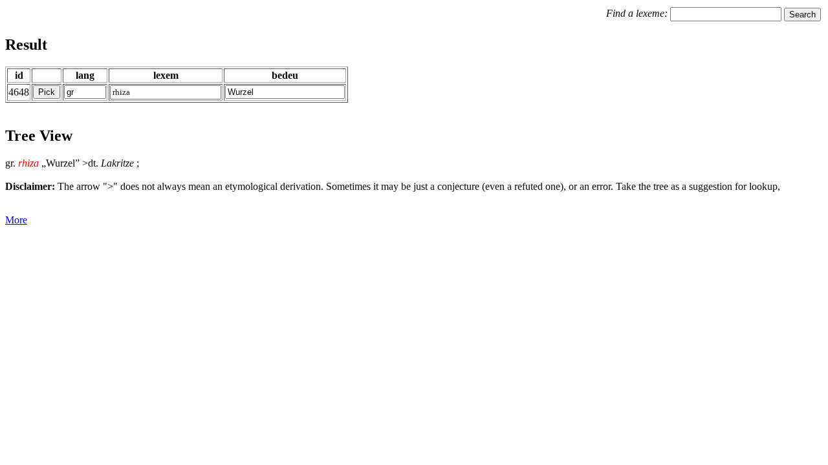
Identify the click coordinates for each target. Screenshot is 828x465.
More (16, 219)
